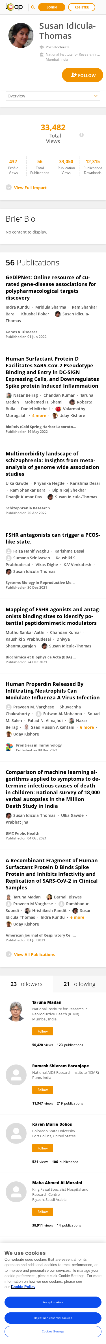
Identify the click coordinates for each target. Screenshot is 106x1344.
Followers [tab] (26, 984)
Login (52, 7)
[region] (53, 1293)
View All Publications (34, 954)
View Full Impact (30, 187)
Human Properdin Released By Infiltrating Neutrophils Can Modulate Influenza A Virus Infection (53, 690)
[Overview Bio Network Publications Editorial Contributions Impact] (53, 96)
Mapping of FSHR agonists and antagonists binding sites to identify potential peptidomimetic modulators (53, 616)
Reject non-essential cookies (53, 1317)
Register (82, 7)
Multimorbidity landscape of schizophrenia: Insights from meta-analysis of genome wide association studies (52, 463)
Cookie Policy (23, 1287)
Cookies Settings (53, 1331)
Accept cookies (53, 1302)
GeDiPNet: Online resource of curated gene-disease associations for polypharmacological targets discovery (51, 287)
